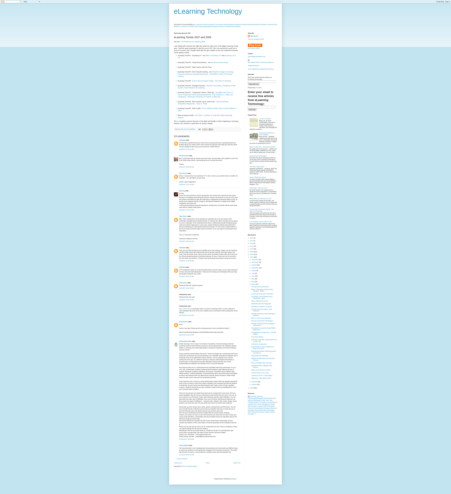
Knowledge (270, 410)
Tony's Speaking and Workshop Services (261, 69)
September (255, 268)
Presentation (271, 406)
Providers (254, 406)
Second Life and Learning (219, 62)
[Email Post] (199, 129)
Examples (267, 408)
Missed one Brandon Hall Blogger (262, 321)
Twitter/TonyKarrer (253, 65)
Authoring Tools (257, 24)
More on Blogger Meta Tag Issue (261, 363)
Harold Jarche (184, 156)
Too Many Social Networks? (260, 287)
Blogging (260, 398)
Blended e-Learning (180, 26)
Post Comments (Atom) (190, 466)
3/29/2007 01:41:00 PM (186, 184)
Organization (263, 410)
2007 (252, 257)
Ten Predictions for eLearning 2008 (193, 42)
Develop (269, 398)
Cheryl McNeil (184, 445)
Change (260, 406)
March (254, 284)
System (272, 412)
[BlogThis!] (205, 129)
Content (250, 404)
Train (271, 400)
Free (249, 414)
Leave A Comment (265, 119)
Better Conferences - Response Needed (262, 147)
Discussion (261, 412)
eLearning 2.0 (211, 24)
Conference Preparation (259, 344)
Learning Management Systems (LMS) (210, 26)
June (253, 276)
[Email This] (203, 129)
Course (259, 404)
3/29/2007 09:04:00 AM (186, 149)
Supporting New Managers (258, 156)
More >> (253, 414)
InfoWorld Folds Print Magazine (261, 304)
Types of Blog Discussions (258, 177)
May (253, 279)
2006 (252, 388)
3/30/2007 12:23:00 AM (186, 210)
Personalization (259, 408)
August (254, 270)
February (255, 382)
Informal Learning (234, 24)
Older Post (236, 463)
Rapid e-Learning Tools (269, 24)
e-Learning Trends (201, 24)
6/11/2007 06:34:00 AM (186, 288)
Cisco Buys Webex (257, 337)
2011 (252, 246)
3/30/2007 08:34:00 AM (186, 241)
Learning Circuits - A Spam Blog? (261, 375)
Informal (250, 400)
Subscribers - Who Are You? (258, 188)
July (253, 273)
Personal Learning (222, 24)
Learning (251, 398)
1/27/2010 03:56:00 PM (186, 455)
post (183, 235)
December (255, 259)
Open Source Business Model (260, 370)
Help (274, 398)
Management (266, 404)
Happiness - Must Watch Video (261, 378)
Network (254, 412)
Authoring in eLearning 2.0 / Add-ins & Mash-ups (203, 97)
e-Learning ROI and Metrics (232, 26)
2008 (252, 254)
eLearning (269, 402)
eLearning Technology (208, 11)
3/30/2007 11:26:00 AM (186, 261)
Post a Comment (182, 459)
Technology (262, 402)
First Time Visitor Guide (257, 166)
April (253, 281)
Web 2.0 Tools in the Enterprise (261, 318)
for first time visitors (254, 48)
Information (256, 400)
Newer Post (178, 463)
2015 (252, 241)
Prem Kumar (183, 322)
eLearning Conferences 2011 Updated (266, 133)
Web (249, 406)
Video (250, 412)
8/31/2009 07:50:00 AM (186, 439)
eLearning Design (246, 24)
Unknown (182, 140)
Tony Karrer (184, 129)
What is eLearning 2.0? (213, 55)
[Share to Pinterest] (212, 129)
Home (208, 463)
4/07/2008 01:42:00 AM (186, 315)
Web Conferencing (185, 309)
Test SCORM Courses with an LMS (261, 222)
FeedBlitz (259, 88)
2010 (252, 249)
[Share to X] (207, 129)
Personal (251, 408)
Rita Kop (182, 191)
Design (255, 402)
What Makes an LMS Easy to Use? (261, 199)
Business (274, 408)
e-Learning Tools (192, 26)
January (254, 384)
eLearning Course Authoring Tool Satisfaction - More (261, 297)
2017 (252, 238)
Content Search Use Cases (260, 373)
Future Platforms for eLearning (194, 88)
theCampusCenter (185, 341)
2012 (252, 243)
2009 (252, 252)
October (254, 265)
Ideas (256, 410)
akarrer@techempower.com (256, 56)
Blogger (234, 479)
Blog (255, 398)
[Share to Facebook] (210, 129)
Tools (267, 400)
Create (263, 400)
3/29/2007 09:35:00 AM (186, 167)
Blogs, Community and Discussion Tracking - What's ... (262, 290)
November (255, 262)
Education (251, 410)
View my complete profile (256, 39)
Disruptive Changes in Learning (222, 72)
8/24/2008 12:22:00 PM (186, 335)
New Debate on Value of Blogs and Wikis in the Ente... (262, 347)
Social (275, 402)
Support (267, 412)
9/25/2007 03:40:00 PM (186, 300)
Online (273, 404)
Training (250, 402)
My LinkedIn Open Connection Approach (261, 62)
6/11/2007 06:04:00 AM (186, 276)
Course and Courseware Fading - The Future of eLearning (211, 81)
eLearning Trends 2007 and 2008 (262, 294)
